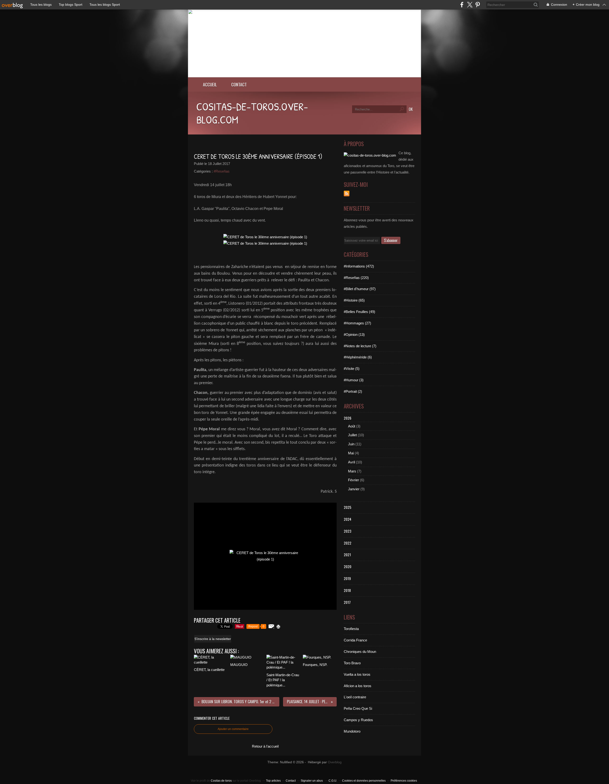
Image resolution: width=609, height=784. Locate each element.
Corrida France (355, 640)
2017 (347, 602)
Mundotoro (352, 731)
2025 (347, 507)
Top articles (273, 780)
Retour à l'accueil (265, 746)
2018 (347, 590)
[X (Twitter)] (470, 4)
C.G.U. (333, 780)
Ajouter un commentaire (233, 729)
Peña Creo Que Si (358, 708)
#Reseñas (222, 171)
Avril (351, 462)
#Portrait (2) (353, 391)
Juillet (352, 435)
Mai (351, 453)
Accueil (210, 84)
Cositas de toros (221, 780)
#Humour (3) (353, 380)
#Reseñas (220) (356, 278)
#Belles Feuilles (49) (359, 312)
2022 (347, 543)
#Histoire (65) (354, 300)
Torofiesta (351, 629)
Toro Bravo (352, 663)
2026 (347, 418)
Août (351, 426)
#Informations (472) (359, 266)
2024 (347, 519)
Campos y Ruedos (358, 720)
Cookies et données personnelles (364, 780)
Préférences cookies (404, 780)
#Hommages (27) (357, 323)
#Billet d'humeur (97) (360, 289)
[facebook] (462, 4)
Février (353, 480)
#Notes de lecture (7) (360, 346)
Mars (352, 471)
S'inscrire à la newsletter (212, 639)
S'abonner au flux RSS (346, 193)
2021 (347, 554)
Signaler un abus (312, 780)
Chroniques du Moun (360, 652)
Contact (239, 84)
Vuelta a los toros (357, 674)
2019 (347, 578)
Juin (351, 444)
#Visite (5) (351, 369)
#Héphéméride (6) (358, 357)
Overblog (335, 762)
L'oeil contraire (355, 697)
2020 (347, 566)
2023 (347, 531)
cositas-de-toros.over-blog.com (252, 113)
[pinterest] (478, 4)
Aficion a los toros (357, 686)
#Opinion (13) (354, 334)
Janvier (353, 489)
